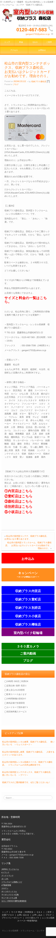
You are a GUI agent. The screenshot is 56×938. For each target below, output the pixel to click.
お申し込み (37, 915)
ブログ (28, 660)
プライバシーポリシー (12, 918)
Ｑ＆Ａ (35, 42)
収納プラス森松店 (38, 82)
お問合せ (42, 50)
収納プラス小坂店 (28, 616)
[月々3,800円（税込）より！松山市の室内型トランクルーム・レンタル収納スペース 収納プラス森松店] (28, 15)
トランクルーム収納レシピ (11, 882)
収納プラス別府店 (28, 607)
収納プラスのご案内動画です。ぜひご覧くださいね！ (26, 782)
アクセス (14, 50)
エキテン (4, 888)
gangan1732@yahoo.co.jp (38, 34)
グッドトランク (7, 876)
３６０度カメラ (28, 646)
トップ (7, 42)
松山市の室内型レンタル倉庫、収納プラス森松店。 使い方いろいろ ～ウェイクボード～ (28, 743)
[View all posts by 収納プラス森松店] (48, 82)
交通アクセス (8, 915)
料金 (21, 42)
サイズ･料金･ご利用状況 (22, 912)
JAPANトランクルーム (10, 869)
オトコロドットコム (9, 891)
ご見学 (49, 912)
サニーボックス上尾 (9, 898)
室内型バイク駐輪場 (28, 633)
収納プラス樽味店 (28, 624)
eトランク (5, 872)
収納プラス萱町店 (28, 599)
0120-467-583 (31, 29)
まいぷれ (4, 879)
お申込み (28, 559)
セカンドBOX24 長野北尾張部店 (13, 901)
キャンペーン (28, 574)
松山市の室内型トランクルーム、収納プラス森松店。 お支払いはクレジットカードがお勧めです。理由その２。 (28, 545)
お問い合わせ (23, 915)
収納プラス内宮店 (28, 591)
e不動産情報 (6, 885)
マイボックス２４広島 (10, 895)
